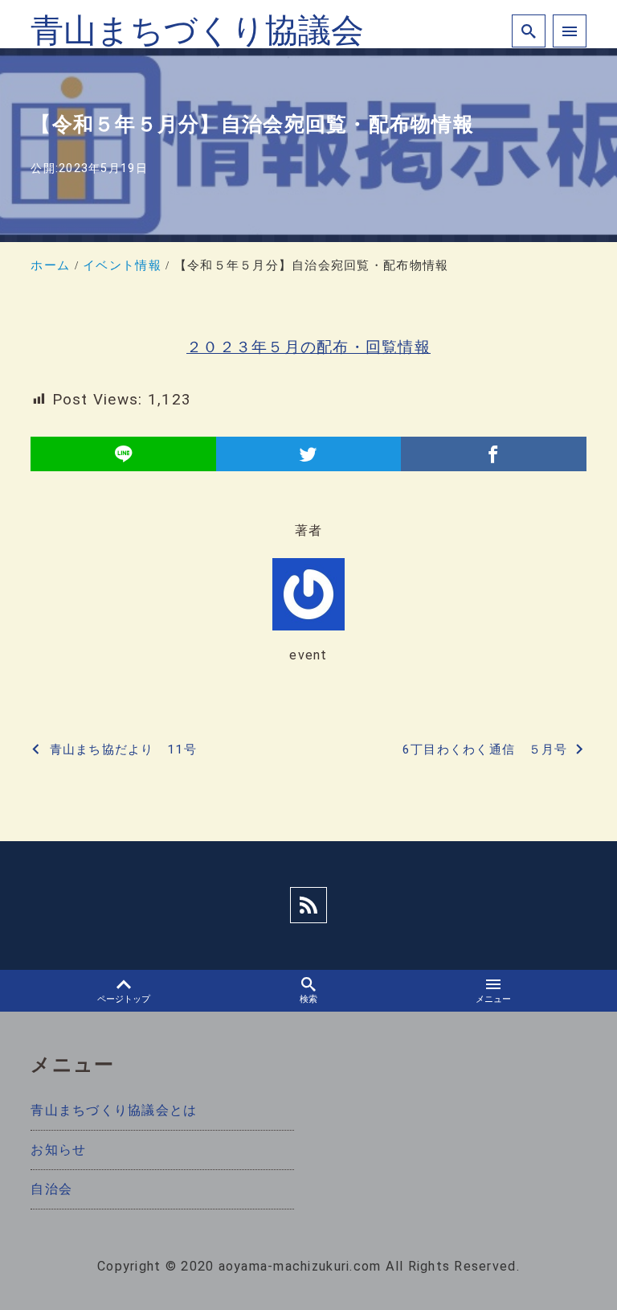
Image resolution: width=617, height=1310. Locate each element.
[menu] (569, 31)
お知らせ (58, 1149)
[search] (528, 31)
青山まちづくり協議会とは (114, 1110)
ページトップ (123, 999)
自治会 (51, 1189)
